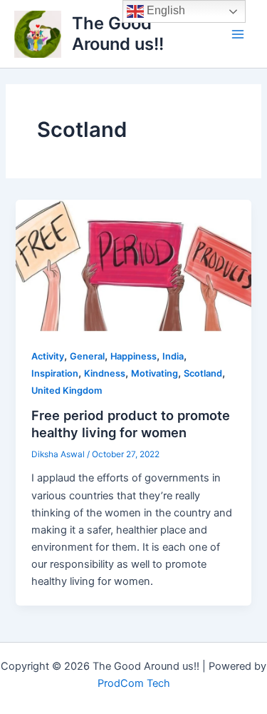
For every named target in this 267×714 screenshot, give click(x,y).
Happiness (133, 356)
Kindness (104, 373)
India (173, 356)
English (164, 10)
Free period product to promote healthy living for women (130, 423)
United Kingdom (66, 390)
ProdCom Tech (134, 683)
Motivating (154, 373)
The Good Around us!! (118, 33)
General (87, 356)
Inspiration (54, 373)
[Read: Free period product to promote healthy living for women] (133, 264)
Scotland (203, 373)
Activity (47, 356)
